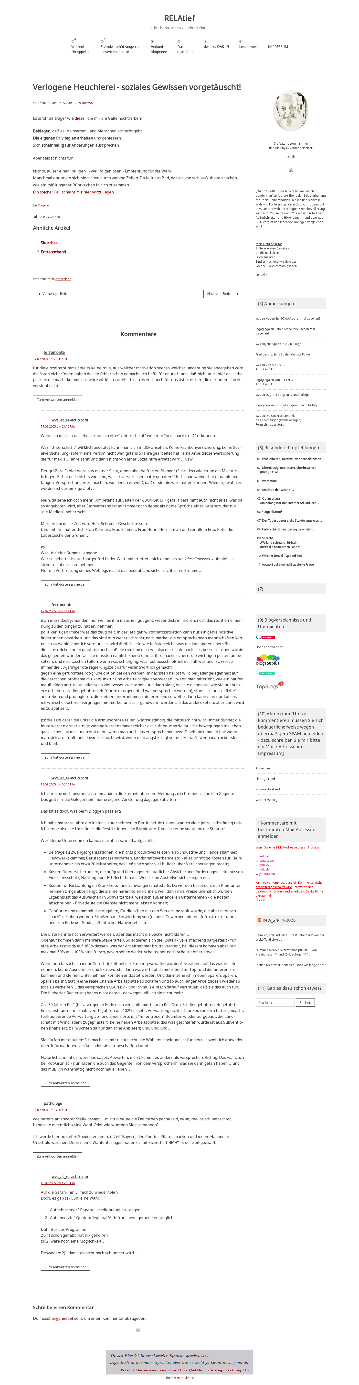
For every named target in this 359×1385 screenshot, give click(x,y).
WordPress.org (266, 800)
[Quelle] (290, 157)
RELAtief (179, 18)
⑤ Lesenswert (248, 44)
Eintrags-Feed (265, 779)
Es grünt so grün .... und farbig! (287, 395)
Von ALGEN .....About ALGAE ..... (270, 367)
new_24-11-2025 (279, 920)
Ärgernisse (63, 279)
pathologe (53, 1103)
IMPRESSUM (278, 46)
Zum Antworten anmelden (58, 399)
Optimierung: (288, 500)
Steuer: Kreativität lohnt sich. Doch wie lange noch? (291, 965)
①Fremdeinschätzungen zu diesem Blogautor (120, 45)
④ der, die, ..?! (216, 46)
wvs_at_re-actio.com (70, 420)
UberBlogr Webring (269, 647)
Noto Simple (185, 1378)
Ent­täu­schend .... (55, 252)
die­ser (80, 118)
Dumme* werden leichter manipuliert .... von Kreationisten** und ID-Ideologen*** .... (286, 952)
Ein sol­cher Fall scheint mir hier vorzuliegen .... (75, 192)
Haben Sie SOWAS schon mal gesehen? (293, 318)
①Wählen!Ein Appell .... (80, 45)
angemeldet (62, 1318)
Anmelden (263, 768)
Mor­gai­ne (43, 205)
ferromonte (54, 352)
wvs (90, 103)
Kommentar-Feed (268, 789)
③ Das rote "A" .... (185, 46)
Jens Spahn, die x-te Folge (283, 344)
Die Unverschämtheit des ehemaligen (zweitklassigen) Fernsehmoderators (278, 420)
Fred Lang (263, 354)
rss (258, 900)
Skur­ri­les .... (51, 243)
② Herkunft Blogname (159, 46)
